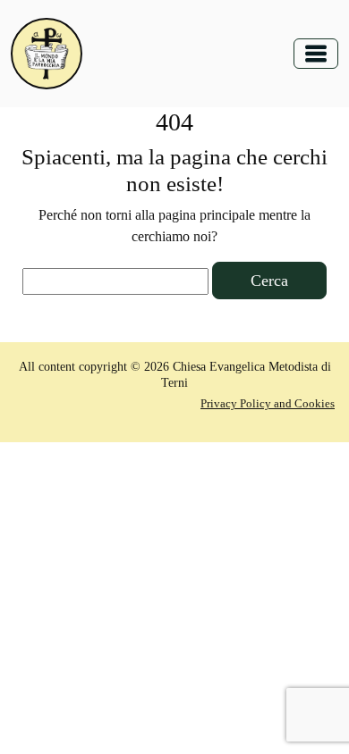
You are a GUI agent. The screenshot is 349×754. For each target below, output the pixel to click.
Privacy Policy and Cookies (267, 404)
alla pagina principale (195, 214)
